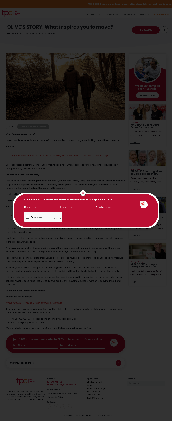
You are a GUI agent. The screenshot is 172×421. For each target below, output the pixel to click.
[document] (86, 210)
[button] (83, 193)
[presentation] (43, 217)
